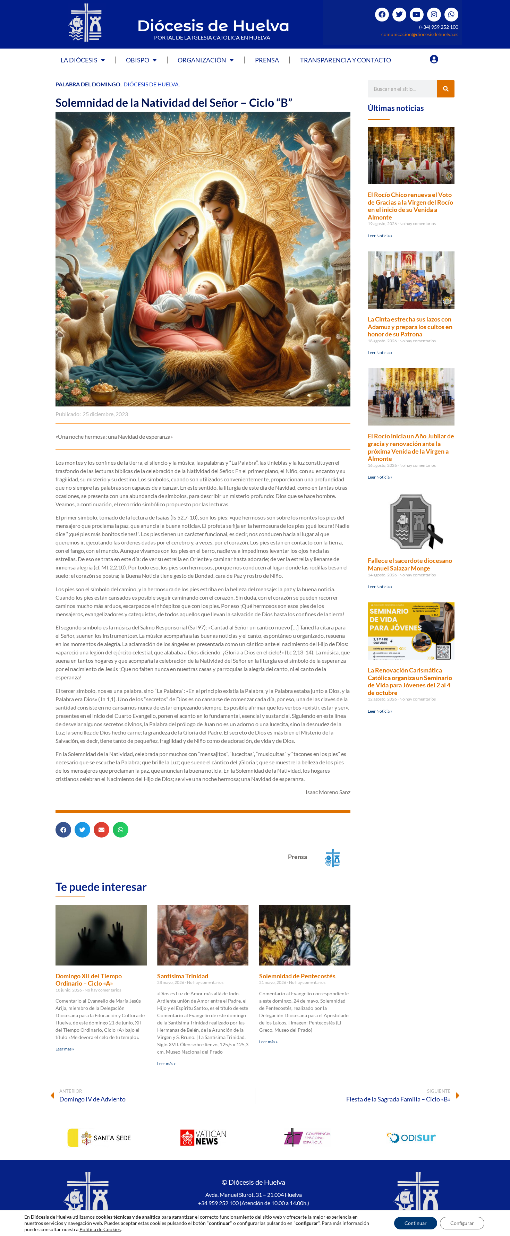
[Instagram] (434, 15)
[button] (63, 830)
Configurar (462, 1223)
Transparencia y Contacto (345, 60)
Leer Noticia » (380, 235)
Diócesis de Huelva (213, 25)
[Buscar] (445, 88)
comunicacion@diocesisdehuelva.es (419, 34)
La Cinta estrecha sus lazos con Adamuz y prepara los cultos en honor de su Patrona (410, 326)
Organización (202, 60)
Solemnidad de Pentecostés (297, 976)
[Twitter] (399, 15)
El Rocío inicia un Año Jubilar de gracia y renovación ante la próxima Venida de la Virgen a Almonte (411, 447)
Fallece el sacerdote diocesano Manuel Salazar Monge (410, 564)
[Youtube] (417, 15)
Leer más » (65, 1049)
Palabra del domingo (88, 84)
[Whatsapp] (451, 15)
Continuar (416, 1223)
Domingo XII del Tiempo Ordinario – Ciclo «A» (89, 979)
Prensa (267, 60)
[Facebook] (382, 15)
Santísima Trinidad (182, 976)
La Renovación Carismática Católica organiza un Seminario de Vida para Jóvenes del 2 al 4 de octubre (410, 681)
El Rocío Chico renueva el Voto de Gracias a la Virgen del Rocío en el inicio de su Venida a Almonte (410, 206)
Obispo (137, 60)
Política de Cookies (100, 1229)
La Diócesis (79, 60)
